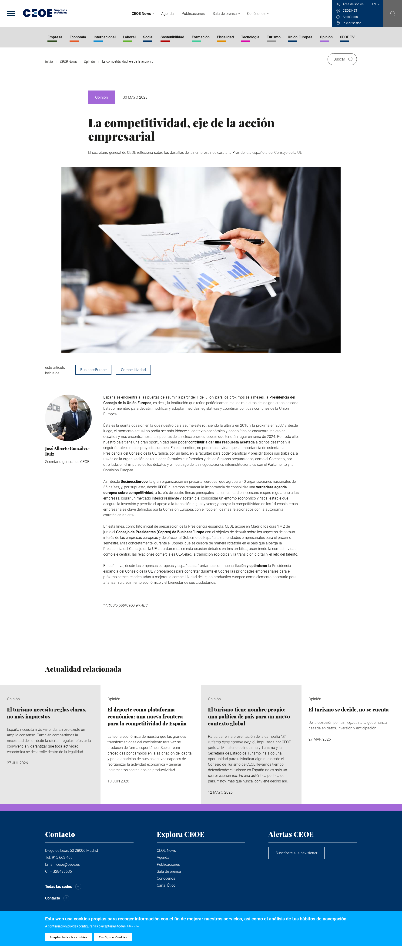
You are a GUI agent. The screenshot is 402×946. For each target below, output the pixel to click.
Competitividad (133, 370)
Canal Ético (166, 885)
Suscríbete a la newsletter (296, 853)
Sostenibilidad (172, 37)
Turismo (274, 37)
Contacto (52, 898)
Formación (201, 37)
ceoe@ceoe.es (68, 864)
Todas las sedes (58, 886)
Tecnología (250, 37)
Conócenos (256, 13)
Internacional (105, 37)
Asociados (350, 17)
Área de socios (353, 4)
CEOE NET (350, 10)
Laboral (129, 37)
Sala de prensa (225, 13)
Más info (133, 926)
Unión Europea (300, 37)
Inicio (49, 62)
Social (148, 37)
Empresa (54, 37)
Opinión (326, 37)
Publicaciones (193, 13)
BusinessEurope (93, 370)
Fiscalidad (225, 37)
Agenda (167, 13)
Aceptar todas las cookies (68, 937)
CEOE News (141, 13)
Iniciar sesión (352, 23)
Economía (78, 37)
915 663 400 (62, 857)
